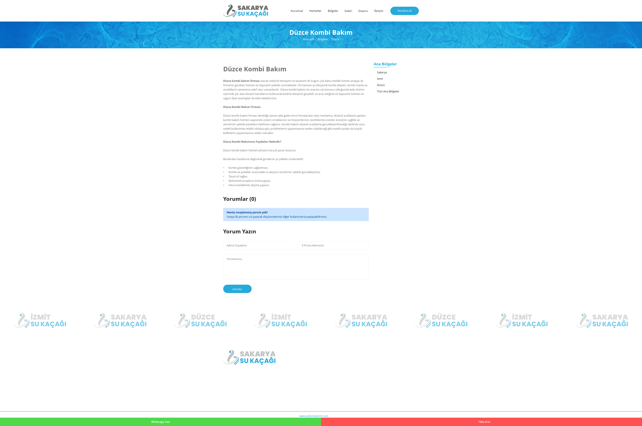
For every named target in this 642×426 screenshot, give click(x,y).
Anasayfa (308, 39)
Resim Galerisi (386, 369)
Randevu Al (405, 11)
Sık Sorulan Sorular (389, 382)
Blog (329, 382)
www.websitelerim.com (313, 416)
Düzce (335, 39)
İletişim (378, 11)
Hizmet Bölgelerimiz (339, 369)
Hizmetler (315, 11)
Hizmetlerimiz (385, 362)
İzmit (380, 79)
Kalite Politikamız (337, 375)
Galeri (348, 11)
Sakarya (382, 72)
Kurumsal (297, 11)
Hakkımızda (334, 362)
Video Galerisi (385, 375)
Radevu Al (333, 388)
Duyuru (363, 11)
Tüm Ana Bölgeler (388, 91)
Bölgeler (333, 11)
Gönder (237, 289)
